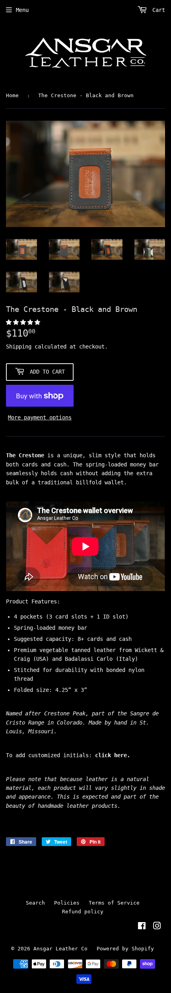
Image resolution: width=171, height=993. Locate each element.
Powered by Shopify (125, 949)
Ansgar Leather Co (60, 949)
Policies (67, 903)
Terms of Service (114, 903)
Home (12, 95)
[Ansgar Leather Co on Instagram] (157, 927)
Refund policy (82, 912)
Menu (22, 10)
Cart (157, 10)
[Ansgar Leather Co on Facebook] (142, 927)
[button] (24, 322)
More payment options (40, 417)
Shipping (18, 346)
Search (35, 903)
